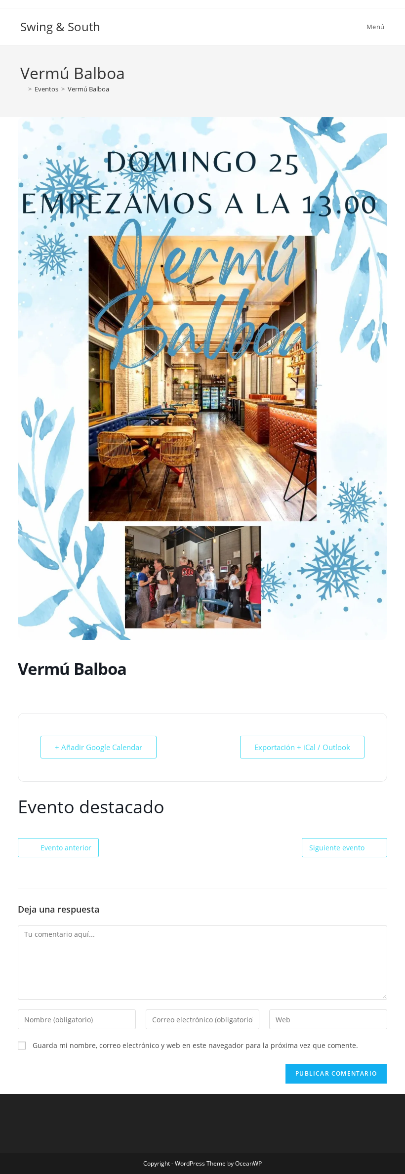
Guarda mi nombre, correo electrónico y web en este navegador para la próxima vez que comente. (195, 1045)
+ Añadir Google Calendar (98, 747)
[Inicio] (22, 88)
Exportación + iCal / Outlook (302, 747)
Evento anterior (65, 847)
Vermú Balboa (88, 88)
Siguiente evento (336, 847)
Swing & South (60, 26)
